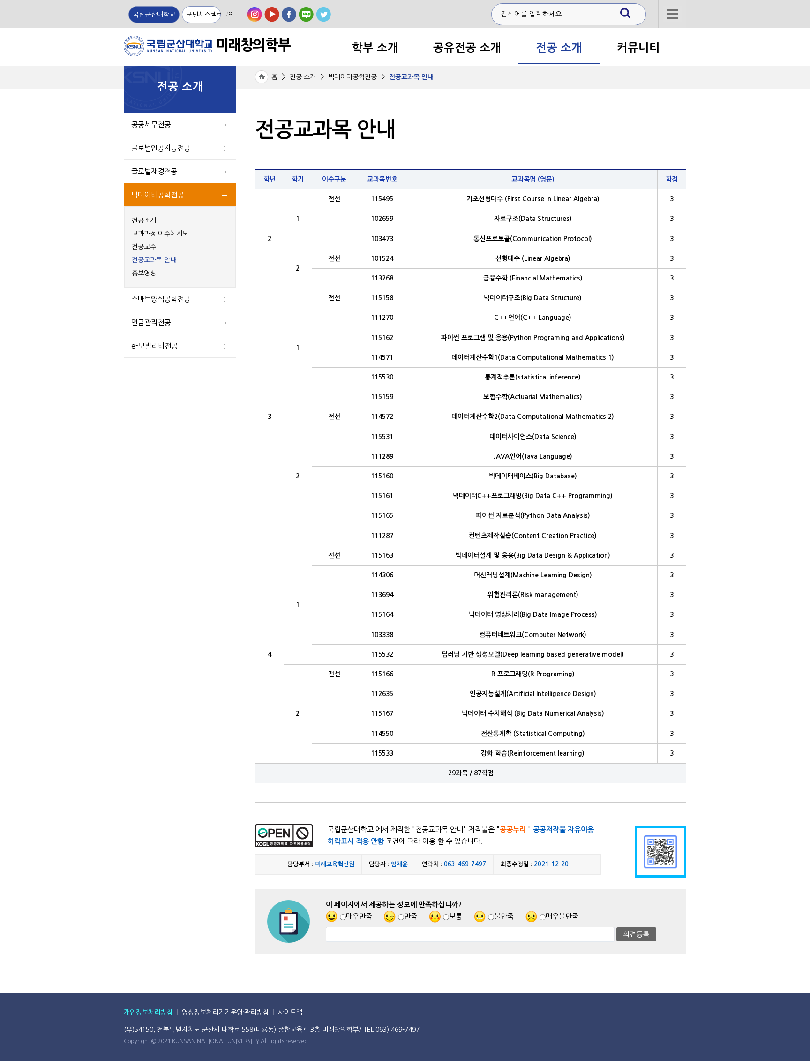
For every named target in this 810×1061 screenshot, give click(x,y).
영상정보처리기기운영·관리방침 (225, 1012)
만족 (410, 916)
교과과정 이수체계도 (160, 233)
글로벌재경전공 (154, 171)
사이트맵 (290, 1012)
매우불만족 (562, 916)
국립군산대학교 (154, 14)
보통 (455, 916)
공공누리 (513, 829)
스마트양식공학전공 (160, 299)
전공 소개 (559, 47)
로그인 (225, 14)
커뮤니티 (638, 47)
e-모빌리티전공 (154, 345)
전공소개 (144, 220)
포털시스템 (201, 14)
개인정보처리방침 (148, 1012)
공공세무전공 (151, 124)
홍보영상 (144, 273)
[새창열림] (254, 14)
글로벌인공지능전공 (160, 148)
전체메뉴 (672, 32)
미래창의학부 (207, 45)
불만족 (504, 916)
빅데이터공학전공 (157, 194)
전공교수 (144, 246)
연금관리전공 (151, 322)
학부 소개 (375, 47)
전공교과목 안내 (154, 260)
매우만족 (359, 916)
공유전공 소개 (467, 47)
